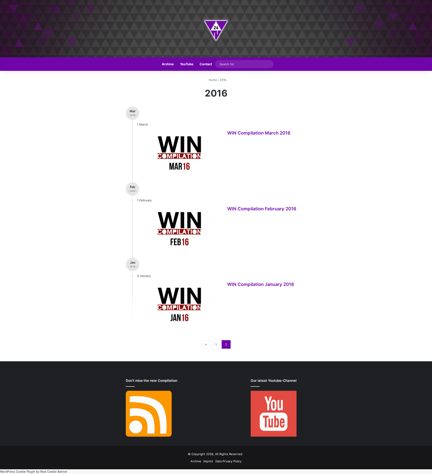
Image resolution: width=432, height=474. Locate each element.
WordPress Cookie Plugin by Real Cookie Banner (34, 471)
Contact (206, 64)
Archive (168, 64)
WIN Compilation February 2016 (261, 208)
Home (212, 80)
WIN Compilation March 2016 (258, 133)
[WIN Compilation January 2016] (179, 304)
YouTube (186, 64)
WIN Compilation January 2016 (260, 284)
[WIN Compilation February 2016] (179, 229)
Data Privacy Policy (228, 461)
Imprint (208, 461)
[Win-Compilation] (216, 28)
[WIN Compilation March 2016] (179, 153)
